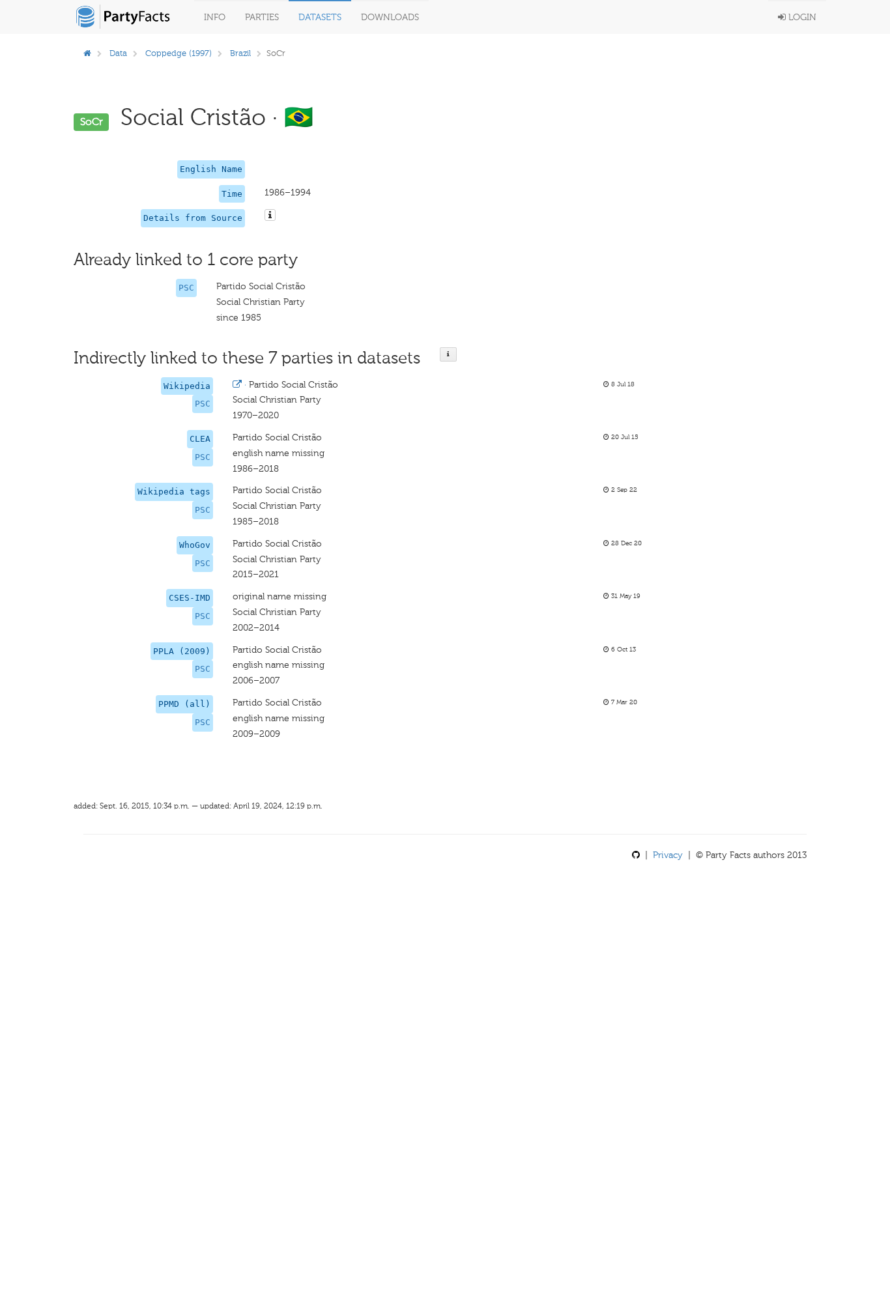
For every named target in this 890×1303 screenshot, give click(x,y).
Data (118, 53)
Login (801, 17)
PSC (186, 288)
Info (214, 17)
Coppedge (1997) (178, 53)
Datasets (319, 17)
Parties (262, 17)
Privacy (668, 855)
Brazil (240, 53)
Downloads (390, 17)
